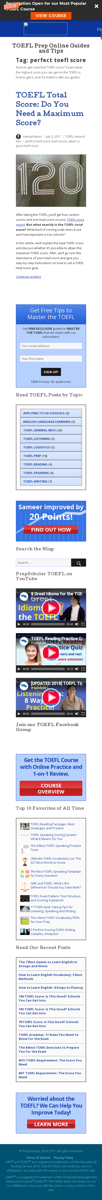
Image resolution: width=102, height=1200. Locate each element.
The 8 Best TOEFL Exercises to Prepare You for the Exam (49, 1049)
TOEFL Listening (36, 439)
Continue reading (28, 277)
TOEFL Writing (35, 481)
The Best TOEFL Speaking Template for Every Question (56, 873)
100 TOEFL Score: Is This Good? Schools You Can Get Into (49, 998)
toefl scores (59, 141)
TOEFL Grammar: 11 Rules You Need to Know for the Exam (49, 1037)
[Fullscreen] (83, 624)
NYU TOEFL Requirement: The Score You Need (50, 1062)
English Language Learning (46, 422)
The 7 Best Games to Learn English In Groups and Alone (48, 964)
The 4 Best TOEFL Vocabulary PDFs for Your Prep (55, 920)
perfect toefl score (37, 141)
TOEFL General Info (39, 430)
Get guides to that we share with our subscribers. (51, 332)
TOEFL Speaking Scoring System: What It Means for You (54, 837)
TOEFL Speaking (36, 473)
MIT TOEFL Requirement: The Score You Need (50, 1075)
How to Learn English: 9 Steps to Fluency (51, 987)
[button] (51, 10)
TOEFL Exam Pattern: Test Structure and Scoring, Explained (56, 898)
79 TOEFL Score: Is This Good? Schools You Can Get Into (49, 1024)
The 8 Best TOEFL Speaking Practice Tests (56, 848)
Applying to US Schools (44, 413)
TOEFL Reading (35, 464)
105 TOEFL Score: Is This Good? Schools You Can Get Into (49, 1011)
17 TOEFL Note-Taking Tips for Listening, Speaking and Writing (53, 909)
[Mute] (77, 624)
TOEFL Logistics (36, 447)
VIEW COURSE (51, 16)
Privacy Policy (63, 1157)
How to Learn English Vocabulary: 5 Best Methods (50, 977)
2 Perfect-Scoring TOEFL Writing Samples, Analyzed (53, 932)
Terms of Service (38, 1157)
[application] (51, 608)
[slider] (48, 624)
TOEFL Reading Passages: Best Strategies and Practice (52, 826)
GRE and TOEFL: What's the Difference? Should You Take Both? (56, 885)
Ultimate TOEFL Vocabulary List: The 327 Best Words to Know (56, 860)
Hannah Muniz (32, 137)
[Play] (19, 624)
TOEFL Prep (32, 456)
